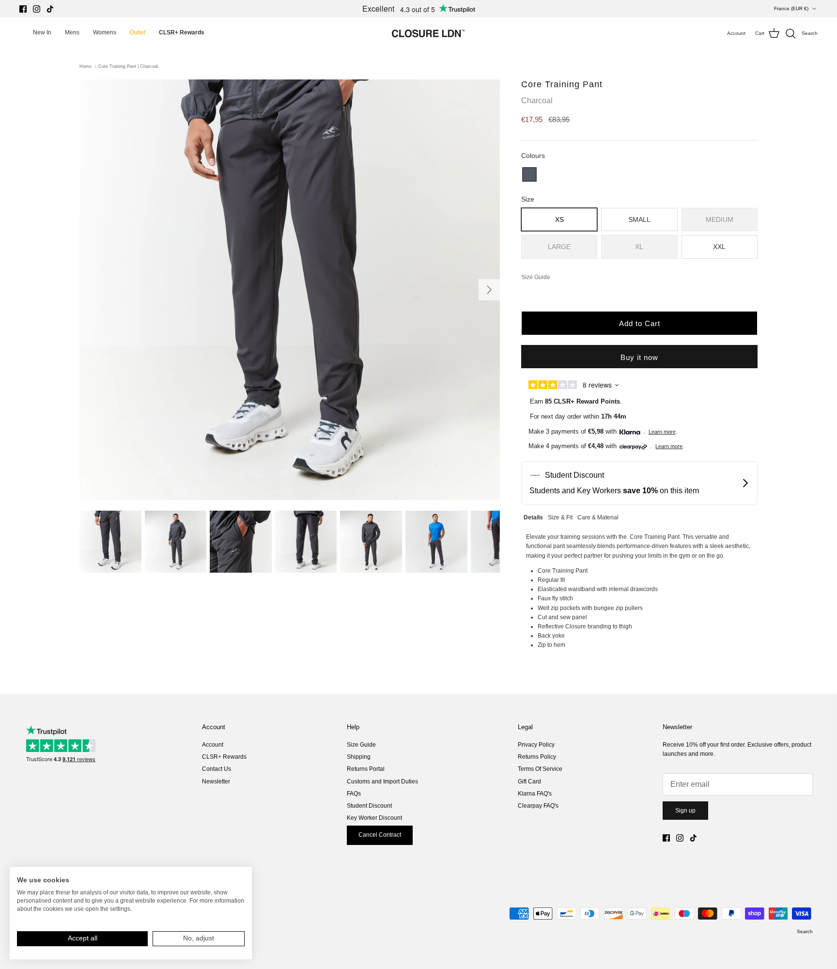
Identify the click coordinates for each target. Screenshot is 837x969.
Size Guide (361, 744)
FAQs (354, 793)
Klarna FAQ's (535, 793)
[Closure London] (428, 33)
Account (212, 744)
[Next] (489, 289)
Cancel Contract (379, 834)
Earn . (576, 401)
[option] (289, 289)
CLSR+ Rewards (224, 756)
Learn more (662, 432)
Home (85, 66)
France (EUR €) (791, 8)
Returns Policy (537, 756)
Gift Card (529, 781)
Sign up (685, 810)
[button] (529, 174)
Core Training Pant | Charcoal (128, 66)
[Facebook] (23, 9)
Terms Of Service (540, 769)
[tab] (533, 516)
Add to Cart (639, 323)
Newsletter (216, 781)
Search (805, 931)
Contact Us (216, 769)
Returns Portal (366, 769)
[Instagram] (36, 9)
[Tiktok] (50, 9)
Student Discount (369, 805)
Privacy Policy (536, 744)
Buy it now (639, 357)
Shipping (359, 756)
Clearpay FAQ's (538, 805)
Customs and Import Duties (382, 781)
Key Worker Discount (374, 817)
